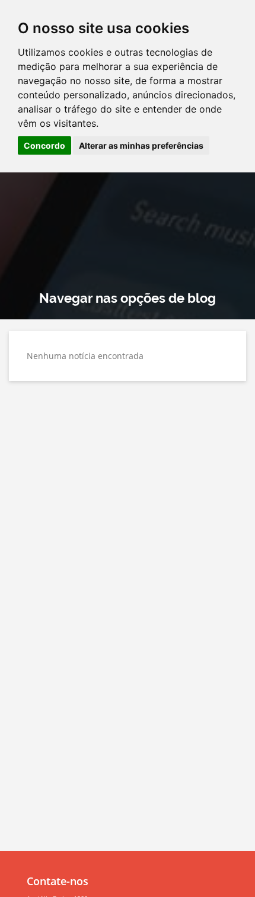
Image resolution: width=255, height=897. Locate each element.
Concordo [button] (44, 145)
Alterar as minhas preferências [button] (141, 145)
